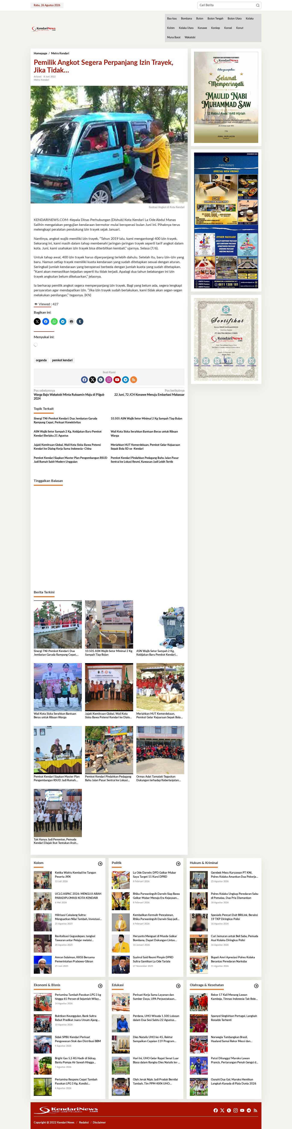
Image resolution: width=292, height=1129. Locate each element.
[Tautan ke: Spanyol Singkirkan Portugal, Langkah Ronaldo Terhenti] (199, 1023)
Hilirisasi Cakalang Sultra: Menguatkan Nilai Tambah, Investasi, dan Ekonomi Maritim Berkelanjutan (77, 917)
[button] (257, 5)
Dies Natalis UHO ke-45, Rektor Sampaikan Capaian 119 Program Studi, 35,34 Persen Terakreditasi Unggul (153, 1039)
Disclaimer (99, 1122)
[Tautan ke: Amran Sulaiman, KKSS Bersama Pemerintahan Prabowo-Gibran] (43, 964)
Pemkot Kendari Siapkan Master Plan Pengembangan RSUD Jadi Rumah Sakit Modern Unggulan (70, 460)
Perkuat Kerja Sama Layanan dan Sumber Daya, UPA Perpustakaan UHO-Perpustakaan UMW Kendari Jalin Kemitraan (154, 997)
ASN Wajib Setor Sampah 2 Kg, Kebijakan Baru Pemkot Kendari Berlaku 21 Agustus (68, 433)
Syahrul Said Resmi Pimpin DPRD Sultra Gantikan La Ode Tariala (153, 959)
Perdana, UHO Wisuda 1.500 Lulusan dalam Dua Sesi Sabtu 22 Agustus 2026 (156, 1018)
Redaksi (84, 1122)
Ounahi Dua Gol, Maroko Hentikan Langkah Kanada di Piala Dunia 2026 (233, 1081)
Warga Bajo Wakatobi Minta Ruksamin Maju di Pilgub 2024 (69, 394)
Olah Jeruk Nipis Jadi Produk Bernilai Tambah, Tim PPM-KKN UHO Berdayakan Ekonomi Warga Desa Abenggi (155, 1082)
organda (41, 360)
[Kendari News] (43, 29)
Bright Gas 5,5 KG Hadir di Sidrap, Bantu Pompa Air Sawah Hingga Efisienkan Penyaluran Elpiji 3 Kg (75, 1060)
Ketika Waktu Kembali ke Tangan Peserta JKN (75, 874)
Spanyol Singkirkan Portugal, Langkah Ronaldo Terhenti (234, 1018)
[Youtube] (117, 379)
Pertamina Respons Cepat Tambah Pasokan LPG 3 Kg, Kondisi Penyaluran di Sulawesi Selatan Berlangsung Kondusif (76, 1082)
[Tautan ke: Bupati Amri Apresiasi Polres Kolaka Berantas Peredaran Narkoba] (199, 964)
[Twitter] (92, 379)
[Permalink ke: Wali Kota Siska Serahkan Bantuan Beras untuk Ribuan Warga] (58, 687)
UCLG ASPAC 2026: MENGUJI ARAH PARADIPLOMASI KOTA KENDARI (78, 896)
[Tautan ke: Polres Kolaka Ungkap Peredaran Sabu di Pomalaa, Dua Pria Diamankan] (199, 901)
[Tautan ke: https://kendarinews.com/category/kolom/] (100, 864)
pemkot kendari (62, 360)
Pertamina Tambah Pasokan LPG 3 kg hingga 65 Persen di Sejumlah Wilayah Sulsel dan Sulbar (78, 997)
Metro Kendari (41, 80)
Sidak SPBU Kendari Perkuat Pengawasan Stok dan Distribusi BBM (78, 1039)
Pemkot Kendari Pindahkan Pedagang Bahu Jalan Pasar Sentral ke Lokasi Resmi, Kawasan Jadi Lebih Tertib (145, 460)
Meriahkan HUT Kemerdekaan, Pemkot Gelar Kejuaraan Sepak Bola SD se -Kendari (145, 447)
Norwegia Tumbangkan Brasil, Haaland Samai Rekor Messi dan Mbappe (230, 1039)
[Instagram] (108, 379)
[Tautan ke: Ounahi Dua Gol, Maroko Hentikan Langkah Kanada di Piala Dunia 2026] (199, 1086)
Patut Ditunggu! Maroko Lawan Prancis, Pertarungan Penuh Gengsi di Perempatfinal (234, 1060)
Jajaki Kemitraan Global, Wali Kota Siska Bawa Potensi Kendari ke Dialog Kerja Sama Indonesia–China (67, 447)
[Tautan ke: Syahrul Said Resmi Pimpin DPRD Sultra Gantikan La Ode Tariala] (121, 964)
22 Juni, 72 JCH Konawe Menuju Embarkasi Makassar (149, 392)
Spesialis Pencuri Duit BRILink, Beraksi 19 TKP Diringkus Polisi (234, 917)
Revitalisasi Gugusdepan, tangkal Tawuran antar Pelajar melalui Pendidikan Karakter (75, 938)
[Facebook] (84, 379)
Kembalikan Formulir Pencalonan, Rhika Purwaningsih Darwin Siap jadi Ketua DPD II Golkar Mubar (155, 917)
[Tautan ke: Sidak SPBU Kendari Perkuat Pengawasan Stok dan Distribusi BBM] (43, 1044)
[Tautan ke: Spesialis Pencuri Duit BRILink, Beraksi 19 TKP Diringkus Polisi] (199, 922)
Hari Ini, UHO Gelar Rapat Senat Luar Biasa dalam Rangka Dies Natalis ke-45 (156, 1060)
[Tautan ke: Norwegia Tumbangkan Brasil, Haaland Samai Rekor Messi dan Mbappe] (199, 1044)
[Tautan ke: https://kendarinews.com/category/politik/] (178, 864)
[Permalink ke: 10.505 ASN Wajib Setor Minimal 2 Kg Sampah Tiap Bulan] (109, 624)
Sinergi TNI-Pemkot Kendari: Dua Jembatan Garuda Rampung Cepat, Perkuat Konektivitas (65, 420)
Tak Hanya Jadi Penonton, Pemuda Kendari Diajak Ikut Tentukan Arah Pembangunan (55, 841)
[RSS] (133, 379)
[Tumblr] (100, 379)
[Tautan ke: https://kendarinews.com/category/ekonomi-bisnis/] (100, 986)
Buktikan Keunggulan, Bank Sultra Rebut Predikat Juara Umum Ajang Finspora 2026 (76, 1018)
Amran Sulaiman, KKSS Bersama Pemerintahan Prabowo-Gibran (75, 959)
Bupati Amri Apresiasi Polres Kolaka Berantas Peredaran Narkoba (233, 959)
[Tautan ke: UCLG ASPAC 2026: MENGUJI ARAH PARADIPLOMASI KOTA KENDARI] (43, 901)
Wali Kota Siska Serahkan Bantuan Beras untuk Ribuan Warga (144, 433)
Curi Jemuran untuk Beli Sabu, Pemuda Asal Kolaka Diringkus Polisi (234, 938)
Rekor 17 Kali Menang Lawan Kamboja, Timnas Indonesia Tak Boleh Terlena (234, 997)
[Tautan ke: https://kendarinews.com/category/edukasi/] (178, 986)
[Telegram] (125, 379)
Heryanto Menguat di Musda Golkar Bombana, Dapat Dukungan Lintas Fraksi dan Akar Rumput (155, 938)
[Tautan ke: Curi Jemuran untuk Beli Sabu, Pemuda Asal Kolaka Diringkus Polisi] (199, 943)
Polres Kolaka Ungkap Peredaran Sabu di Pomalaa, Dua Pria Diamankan (234, 896)
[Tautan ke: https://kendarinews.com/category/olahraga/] (256, 986)
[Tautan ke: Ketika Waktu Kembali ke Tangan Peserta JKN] (43, 880)
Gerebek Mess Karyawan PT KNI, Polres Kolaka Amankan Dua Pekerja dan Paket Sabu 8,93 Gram (233, 875)
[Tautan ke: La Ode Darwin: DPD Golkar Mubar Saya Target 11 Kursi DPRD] (121, 880)
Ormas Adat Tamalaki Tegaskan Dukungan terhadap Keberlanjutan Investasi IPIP (157, 778)
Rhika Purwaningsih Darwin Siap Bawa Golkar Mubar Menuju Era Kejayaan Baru (156, 896)
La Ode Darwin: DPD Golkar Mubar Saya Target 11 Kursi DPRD (154, 874)
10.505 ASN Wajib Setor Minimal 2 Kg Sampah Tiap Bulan (146, 418)
